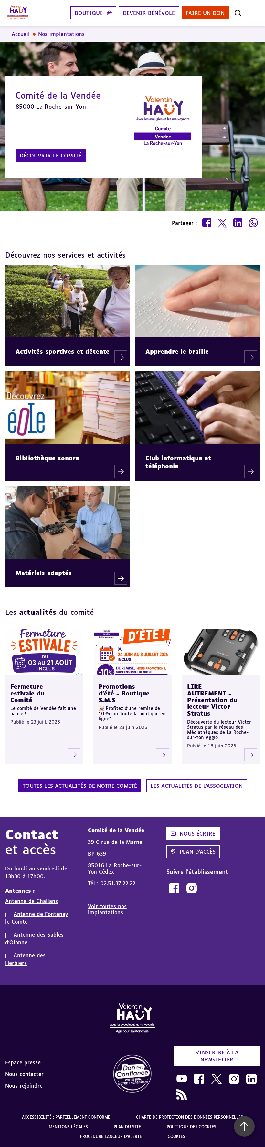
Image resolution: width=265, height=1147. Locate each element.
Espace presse (23, 1062)
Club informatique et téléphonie (178, 462)
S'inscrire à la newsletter (216, 1056)
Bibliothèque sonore (47, 458)
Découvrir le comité (50, 155)
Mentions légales (68, 1126)
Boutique (89, 13)
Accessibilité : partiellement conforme (66, 1117)
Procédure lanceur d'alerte (111, 1136)
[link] (174, 888)
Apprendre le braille (177, 351)
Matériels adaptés (44, 572)
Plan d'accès (198, 851)
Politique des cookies (191, 1126)
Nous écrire (197, 833)
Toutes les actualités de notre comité (80, 786)
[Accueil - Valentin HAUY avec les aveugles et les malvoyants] (132, 1019)
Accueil (21, 34)
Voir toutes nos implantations (107, 909)
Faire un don (205, 13)
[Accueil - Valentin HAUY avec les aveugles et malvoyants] (17, 13)
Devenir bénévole (149, 13)
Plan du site (127, 1126)
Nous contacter (24, 1074)
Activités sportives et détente (63, 351)
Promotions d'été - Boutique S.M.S (124, 693)
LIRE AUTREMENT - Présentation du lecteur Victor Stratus (212, 700)
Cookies (176, 1136)
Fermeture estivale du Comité (27, 693)
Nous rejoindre (24, 1085)
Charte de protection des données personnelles (189, 1117)
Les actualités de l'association (197, 786)
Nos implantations (61, 34)
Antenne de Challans (31, 901)
